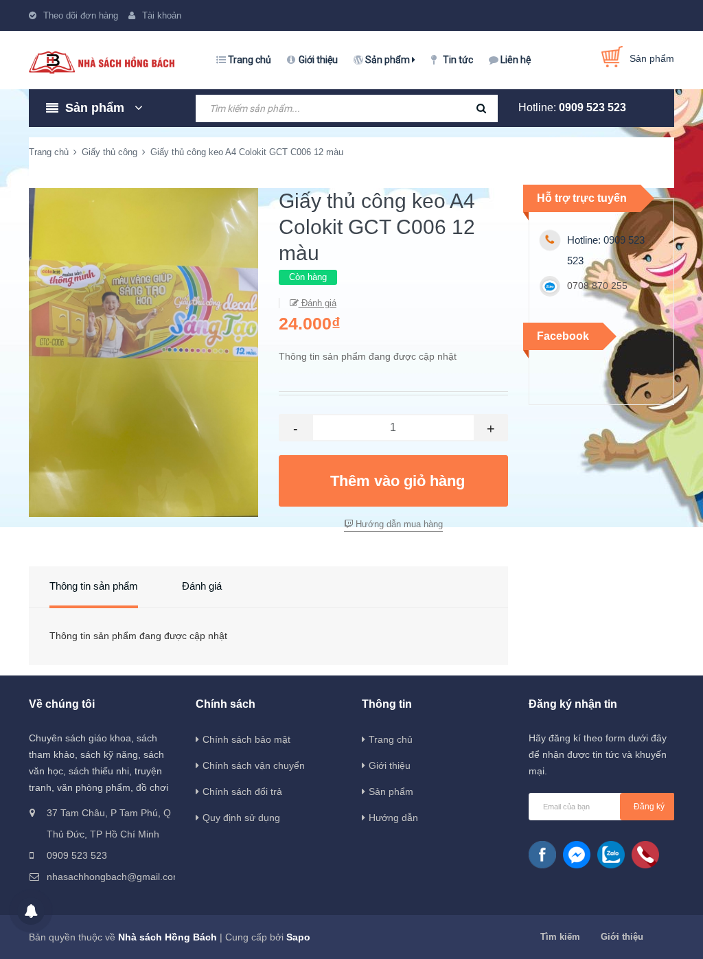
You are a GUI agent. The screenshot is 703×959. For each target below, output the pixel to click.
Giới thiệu (318, 59)
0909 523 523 (592, 107)
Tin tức (458, 59)
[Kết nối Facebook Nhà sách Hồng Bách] (542, 854)
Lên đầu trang (649, 933)
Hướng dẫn (393, 817)
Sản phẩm (388, 59)
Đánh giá (317, 303)
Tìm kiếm (560, 937)
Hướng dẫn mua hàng (398, 524)
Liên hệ (515, 59)
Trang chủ (249, 59)
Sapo (298, 937)
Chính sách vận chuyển (254, 765)
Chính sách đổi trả (242, 791)
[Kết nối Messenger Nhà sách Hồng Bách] (576, 854)
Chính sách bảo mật (246, 739)
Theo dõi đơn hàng (80, 15)
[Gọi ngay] (645, 854)
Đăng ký (649, 806)
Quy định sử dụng (241, 817)
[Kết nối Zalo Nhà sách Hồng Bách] (611, 854)
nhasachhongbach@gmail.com (110, 876)
